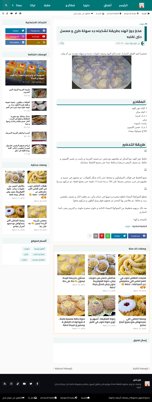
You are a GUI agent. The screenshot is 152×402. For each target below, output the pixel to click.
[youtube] (11, 13)
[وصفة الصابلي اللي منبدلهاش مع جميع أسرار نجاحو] (132, 305)
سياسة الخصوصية (130, 13)
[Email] (95, 235)
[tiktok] (7, 13)
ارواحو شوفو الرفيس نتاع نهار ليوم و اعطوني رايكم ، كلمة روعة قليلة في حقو (18, 148)
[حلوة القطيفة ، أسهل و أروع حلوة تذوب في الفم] (101, 305)
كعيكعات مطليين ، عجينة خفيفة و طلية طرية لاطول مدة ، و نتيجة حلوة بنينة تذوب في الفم (17, 104)
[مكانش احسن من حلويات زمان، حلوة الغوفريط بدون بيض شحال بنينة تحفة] (101, 264)
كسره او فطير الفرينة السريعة (18, 133)
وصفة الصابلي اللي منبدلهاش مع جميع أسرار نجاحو (132, 321)
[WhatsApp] (107, 235)
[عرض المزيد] (89, 235)
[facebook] (20, 13)
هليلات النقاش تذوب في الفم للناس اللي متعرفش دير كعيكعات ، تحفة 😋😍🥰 (132, 282)
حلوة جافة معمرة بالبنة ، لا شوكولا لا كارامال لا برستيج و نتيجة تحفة (72, 321)
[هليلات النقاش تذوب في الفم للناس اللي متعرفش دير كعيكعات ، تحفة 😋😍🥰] (132, 264)
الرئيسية (123, 7)
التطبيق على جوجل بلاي (82, 13)
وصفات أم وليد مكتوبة (118, 398)
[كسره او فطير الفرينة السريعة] (39, 136)
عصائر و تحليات (39, 254)
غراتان (32, 7)
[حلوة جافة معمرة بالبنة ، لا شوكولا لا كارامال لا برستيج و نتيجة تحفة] (71, 305)
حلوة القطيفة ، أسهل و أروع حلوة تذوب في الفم (102, 320)
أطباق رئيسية (107, 7)
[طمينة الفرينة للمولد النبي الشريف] (39, 93)
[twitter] (16, 13)
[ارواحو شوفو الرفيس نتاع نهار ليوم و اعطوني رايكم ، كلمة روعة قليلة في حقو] (39, 149)
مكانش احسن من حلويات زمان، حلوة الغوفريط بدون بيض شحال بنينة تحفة (102, 282)
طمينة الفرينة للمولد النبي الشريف (19, 90)
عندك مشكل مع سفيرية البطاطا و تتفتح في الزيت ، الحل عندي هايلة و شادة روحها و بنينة (18, 120)
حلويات (86, 7)
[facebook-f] (37, 383)
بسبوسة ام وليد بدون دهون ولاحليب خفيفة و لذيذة (27, 76)
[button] (13, 5)
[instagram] (11, 383)
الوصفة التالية (140, 368)
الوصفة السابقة (63, 368)
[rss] (3, 13)
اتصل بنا (98, 13)
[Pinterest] (101, 235)
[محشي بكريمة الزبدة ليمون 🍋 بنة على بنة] (71, 264)
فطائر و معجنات (70, 7)
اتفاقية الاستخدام (113, 13)
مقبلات (47, 7)
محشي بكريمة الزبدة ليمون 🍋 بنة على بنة (73, 279)
